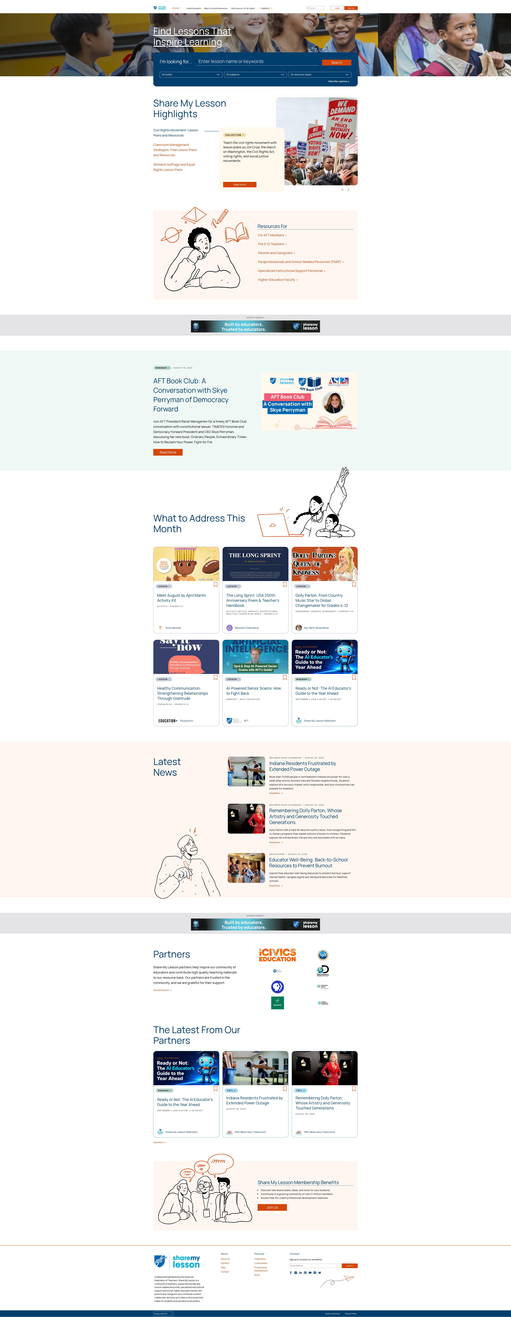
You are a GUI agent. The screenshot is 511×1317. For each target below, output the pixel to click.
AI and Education (193, 8)
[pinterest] (305, 1272)
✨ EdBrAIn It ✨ (265, 8)
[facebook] (291, 1272)
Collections (260, 1258)
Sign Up (351, 8)
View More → (159, 1142)
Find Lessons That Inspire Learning (192, 36)
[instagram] (295, 1272)
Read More (240, 184)
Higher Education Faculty (276, 279)
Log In (337, 8)
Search (336, 62)
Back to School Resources (215, 8)
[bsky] (319, 1272)
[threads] (315, 1272)
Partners (225, 1263)
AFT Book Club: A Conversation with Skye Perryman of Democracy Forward (190, 394)
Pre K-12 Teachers (271, 244)
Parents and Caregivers (275, 253)
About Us (225, 1258)
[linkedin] (300, 1272)
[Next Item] (348, 189)
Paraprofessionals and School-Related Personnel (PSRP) (299, 261)
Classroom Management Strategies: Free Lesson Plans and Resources (175, 149)
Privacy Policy (351, 1313)
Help (223, 1267)
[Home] (159, 8)
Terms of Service (332, 1313)
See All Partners (161, 990)
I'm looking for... (176, 62)
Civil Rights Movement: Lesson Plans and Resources (175, 132)
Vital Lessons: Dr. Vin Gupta (243, 8)
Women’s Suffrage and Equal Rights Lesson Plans (174, 167)
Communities (260, 1263)
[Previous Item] (342, 189)
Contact (225, 1271)
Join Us (272, 1207)
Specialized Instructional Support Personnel (290, 270)
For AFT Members (271, 235)
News (257, 1274)
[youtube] (310, 1272)
